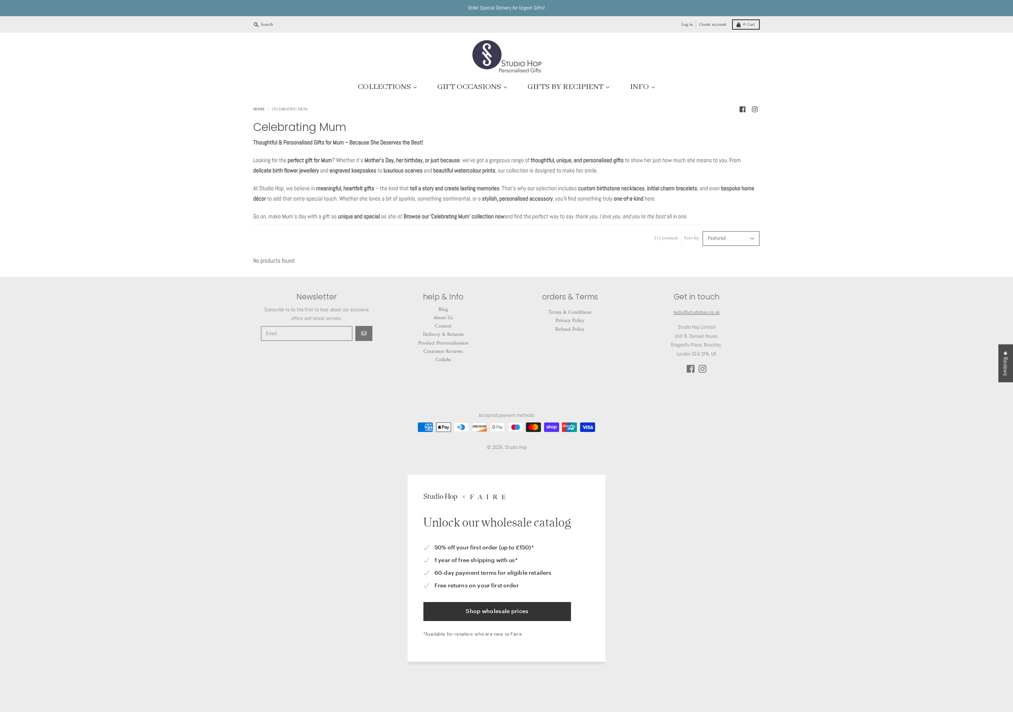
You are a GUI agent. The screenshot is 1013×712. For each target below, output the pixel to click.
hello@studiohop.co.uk (696, 312)
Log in (687, 24)
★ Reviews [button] (1005, 363)
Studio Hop (516, 447)
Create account (712, 24)
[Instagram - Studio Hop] (755, 109)
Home (259, 109)
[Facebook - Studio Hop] (742, 109)
